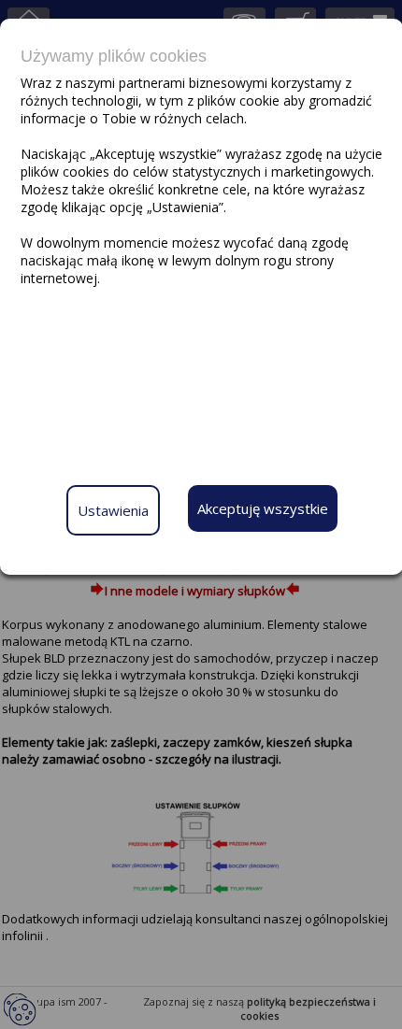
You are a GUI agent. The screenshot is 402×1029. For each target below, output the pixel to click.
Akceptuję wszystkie (262, 508)
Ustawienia (113, 510)
